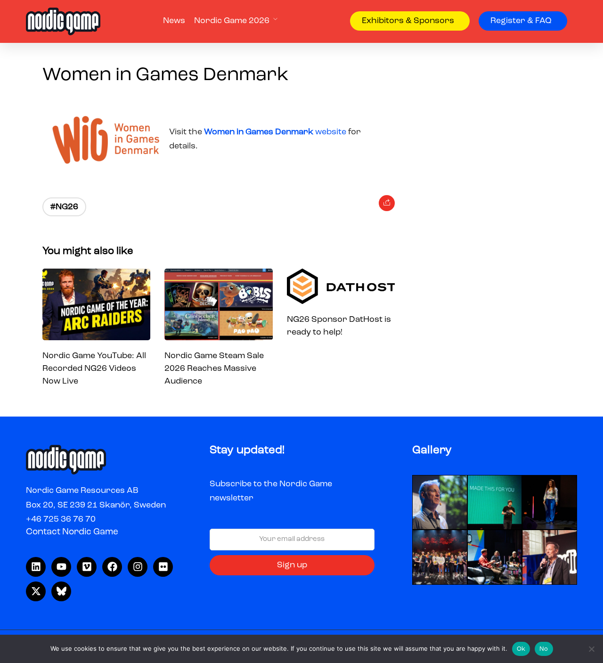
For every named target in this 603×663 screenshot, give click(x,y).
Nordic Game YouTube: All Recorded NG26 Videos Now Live (94, 368)
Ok (521, 649)
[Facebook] (112, 567)
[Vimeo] (87, 567)
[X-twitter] (36, 591)
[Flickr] (163, 567)
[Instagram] (137, 567)
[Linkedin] (36, 567)
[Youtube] (61, 567)
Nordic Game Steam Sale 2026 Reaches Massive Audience (214, 368)
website (276, 132)
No (543, 649)
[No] (591, 649)
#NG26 (64, 207)
